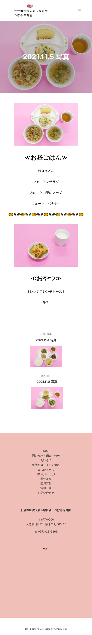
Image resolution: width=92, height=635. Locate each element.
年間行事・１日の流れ (46, 464)
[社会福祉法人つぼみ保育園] (30, 10)
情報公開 (46, 488)
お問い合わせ (46, 492)
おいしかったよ (46, 474)
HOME (46, 451)
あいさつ (46, 460)
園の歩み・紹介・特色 (46, 455)
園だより (46, 478)
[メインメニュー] (79, 10)
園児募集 (46, 483)
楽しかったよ (46, 469)
